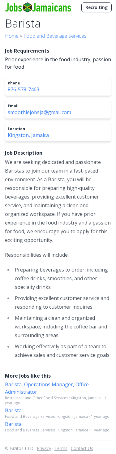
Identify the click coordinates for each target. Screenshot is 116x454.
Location (16, 128)
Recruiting (96, 7)
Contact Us (82, 448)
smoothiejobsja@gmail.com (39, 112)
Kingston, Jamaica (28, 135)
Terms (60, 448)
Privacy (44, 448)
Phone (14, 83)
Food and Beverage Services (55, 35)
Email (13, 106)
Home (12, 35)
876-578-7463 (23, 89)
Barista (13, 410)
